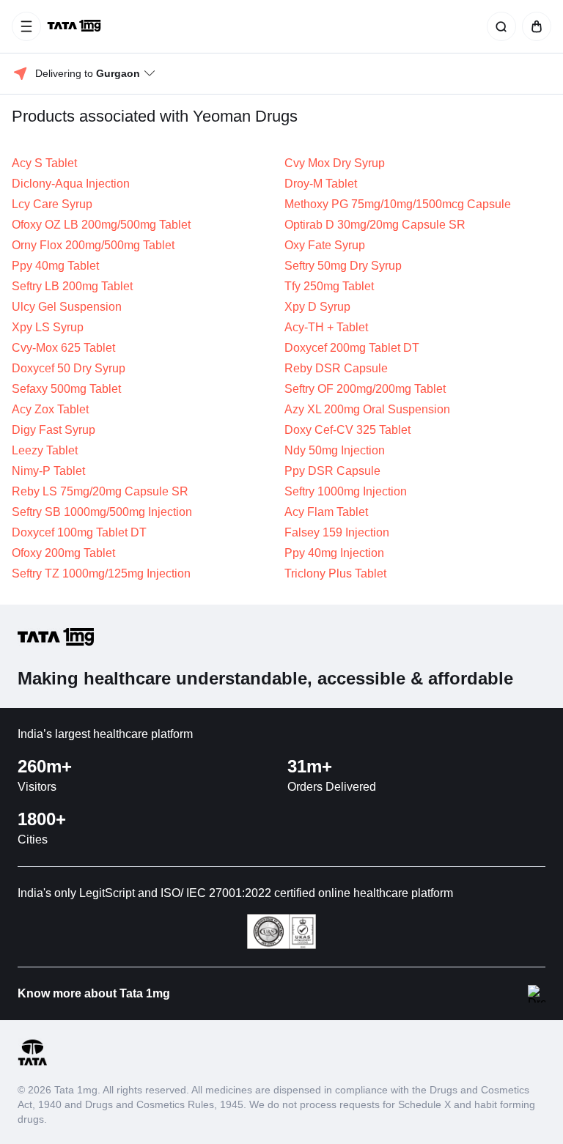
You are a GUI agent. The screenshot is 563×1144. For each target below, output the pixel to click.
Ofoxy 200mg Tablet (63, 553)
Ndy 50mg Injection (334, 450)
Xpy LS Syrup (48, 327)
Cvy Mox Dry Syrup (334, 163)
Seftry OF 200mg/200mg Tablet (365, 389)
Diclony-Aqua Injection (71, 183)
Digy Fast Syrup (53, 430)
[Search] (498, 26)
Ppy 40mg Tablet (55, 265)
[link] (75, 26)
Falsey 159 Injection (336, 532)
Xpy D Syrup (317, 306)
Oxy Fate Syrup (324, 245)
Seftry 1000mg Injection (345, 491)
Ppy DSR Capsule (332, 471)
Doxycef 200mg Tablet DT (351, 348)
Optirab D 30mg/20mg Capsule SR (375, 224)
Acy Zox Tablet (50, 409)
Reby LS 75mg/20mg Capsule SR (100, 491)
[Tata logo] (32, 1063)
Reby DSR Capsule (336, 368)
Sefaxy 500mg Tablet (66, 389)
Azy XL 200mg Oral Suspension (367, 409)
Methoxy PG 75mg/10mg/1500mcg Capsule (397, 204)
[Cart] (533, 26)
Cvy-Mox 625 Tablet (63, 348)
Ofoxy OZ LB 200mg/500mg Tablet (101, 224)
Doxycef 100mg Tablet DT (79, 532)
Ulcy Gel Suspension (67, 306)
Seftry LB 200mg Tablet (72, 286)
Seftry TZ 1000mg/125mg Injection (101, 573)
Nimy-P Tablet (48, 471)
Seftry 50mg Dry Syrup (343, 265)
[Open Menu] (26, 26)
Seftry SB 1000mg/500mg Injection (102, 512)
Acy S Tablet (44, 163)
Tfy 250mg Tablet (329, 286)
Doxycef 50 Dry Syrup (68, 368)
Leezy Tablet (45, 450)
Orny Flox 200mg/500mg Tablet (93, 245)
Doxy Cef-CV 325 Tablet (347, 430)
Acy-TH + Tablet (326, 327)
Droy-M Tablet (320, 183)
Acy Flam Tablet (326, 512)
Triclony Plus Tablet (335, 573)
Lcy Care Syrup (52, 204)
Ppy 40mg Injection (334, 553)
